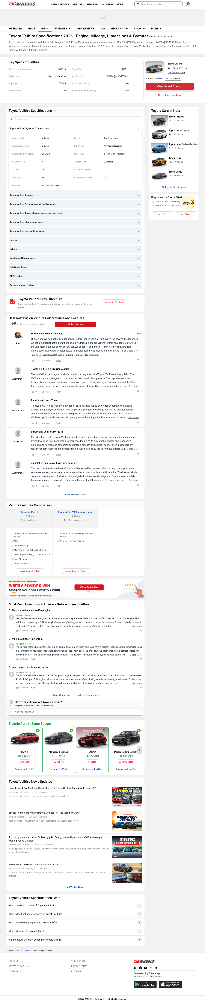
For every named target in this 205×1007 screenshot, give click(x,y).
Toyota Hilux (175, 158)
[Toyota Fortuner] (159, 121)
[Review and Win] (75, 588)
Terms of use (78, 961)
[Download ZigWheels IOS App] (170, 984)
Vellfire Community (88, 695)
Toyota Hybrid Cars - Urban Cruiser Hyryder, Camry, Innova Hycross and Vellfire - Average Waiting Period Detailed (55, 839)
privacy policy (79, 966)
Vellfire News (77, 887)
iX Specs (92, 762)
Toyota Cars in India (175, 187)
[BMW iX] (92, 738)
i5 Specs (25, 762)
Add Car (162, 214)
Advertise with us (19, 966)
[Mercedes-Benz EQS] (59, 738)
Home (11, 951)
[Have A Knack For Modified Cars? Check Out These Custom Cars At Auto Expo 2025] (127, 797)
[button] (138, 4)
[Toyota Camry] (159, 176)
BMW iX (92, 752)
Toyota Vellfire (175, 64)
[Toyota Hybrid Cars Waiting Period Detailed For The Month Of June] (127, 821)
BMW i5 (25, 752)
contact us (15, 971)
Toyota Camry (175, 172)
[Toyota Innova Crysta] (159, 134)
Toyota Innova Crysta (179, 130)
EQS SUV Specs (126, 762)
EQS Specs (59, 762)
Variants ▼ (62, 28)
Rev (18, 343)
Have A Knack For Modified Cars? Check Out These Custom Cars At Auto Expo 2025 (53, 788)
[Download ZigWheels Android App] (145, 984)
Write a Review (172, 79)
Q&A (102, 28)
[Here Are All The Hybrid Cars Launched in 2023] (127, 873)
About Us (14, 961)
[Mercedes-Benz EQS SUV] (126, 738)
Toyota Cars (28, 951)
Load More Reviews (75, 494)
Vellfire (37, 951)
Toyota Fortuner (176, 117)
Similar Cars (119, 28)
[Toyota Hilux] (159, 162)
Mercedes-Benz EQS (58, 752)
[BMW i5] (25, 738)
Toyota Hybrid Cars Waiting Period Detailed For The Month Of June (44, 812)
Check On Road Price (176, 72)
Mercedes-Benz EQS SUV (126, 752)
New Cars (18, 951)
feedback (76, 971)
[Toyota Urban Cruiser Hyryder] (159, 148)
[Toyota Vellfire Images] (154, 67)
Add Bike (184, 214)
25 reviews (158, 78)
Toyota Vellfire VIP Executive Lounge (75, 512)
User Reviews (85, 28)
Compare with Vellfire (25, 769)
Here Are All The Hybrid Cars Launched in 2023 (33, 864)
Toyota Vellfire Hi (29, 512)
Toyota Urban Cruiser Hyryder (183, 144)
